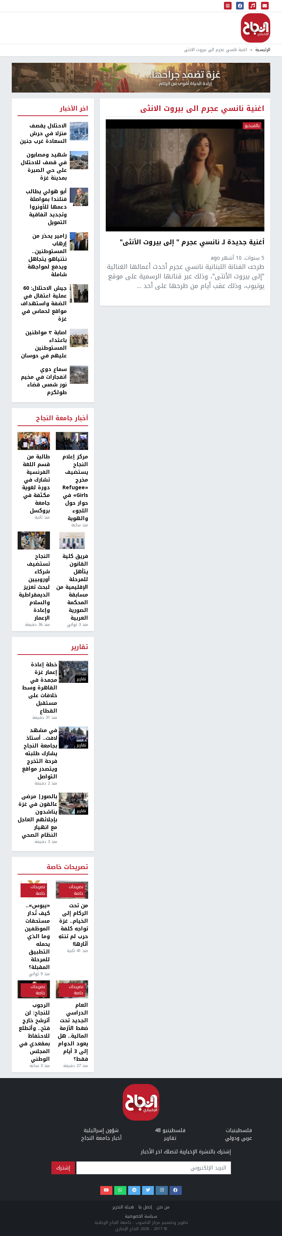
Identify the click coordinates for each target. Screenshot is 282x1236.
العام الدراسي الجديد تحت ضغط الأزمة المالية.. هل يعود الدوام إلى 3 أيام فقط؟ (73, 1032)
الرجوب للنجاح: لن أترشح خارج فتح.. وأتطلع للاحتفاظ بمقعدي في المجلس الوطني (34, 1032)
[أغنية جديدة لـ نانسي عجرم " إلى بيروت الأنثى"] (185, 175)
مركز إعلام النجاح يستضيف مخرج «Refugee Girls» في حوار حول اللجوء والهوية (75, 487)
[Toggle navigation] (228, 5)
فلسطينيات (239, 1130)
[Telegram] (134, 1190)
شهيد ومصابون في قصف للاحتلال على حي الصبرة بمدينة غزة (44, 166)
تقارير (79, 647)
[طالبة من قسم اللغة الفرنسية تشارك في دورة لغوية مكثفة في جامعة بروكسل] (34, 441)
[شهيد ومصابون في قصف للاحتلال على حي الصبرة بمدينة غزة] (79, 160)
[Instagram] (162, 1190)
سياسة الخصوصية (141, 1216)
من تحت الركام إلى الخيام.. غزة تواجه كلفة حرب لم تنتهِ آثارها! (73, 925)
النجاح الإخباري (255, 28)
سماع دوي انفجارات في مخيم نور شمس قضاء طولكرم (44, 380)
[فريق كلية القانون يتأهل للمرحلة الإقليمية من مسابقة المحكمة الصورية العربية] (72, 540)
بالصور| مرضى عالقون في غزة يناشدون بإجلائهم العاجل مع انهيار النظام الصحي (37, 816)
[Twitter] (148, 1190)
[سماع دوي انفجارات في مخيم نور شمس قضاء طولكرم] (79, 374)
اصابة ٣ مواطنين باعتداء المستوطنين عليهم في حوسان (44, 344)
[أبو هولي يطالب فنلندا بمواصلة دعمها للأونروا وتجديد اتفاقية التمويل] (79, 197)
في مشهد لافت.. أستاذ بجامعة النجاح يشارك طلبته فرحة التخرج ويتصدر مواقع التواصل (39, 754)
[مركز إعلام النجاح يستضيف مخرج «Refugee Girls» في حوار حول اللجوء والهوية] (72, 441)
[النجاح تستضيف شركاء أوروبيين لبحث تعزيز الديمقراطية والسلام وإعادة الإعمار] (34, 540)
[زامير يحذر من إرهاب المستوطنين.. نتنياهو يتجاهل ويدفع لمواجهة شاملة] (79, 241)
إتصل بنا (145, 1207)
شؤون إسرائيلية (101, 1130)
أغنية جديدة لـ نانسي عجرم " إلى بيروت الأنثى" (192, 242)
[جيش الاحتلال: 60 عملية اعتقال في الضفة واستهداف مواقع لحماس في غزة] (79, 293)
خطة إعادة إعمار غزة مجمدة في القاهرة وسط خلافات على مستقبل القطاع (39, 688)
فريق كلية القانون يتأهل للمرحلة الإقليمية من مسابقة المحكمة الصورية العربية (72, 587)
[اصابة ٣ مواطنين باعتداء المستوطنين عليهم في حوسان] (79, 338)
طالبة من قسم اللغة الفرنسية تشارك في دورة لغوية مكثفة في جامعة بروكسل (36, 484)
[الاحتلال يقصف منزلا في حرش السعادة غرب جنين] (79, 131)
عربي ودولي (238, 1138)
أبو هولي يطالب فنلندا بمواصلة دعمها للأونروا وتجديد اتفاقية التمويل (46, 207)
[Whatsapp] (120, 1190)
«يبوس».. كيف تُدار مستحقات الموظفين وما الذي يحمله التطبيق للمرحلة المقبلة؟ (37, 936)
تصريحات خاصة (67, 867)
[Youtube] (106, 1190)
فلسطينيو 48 (170, 1130)
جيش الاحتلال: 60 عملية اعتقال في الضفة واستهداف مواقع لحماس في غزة (44, 303)
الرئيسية (262, 50)
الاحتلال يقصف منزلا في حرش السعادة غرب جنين (43, 133)
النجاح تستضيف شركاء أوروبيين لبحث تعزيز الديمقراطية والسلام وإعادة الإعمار (34, 587)
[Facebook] (176, 1190)
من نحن (163, 1207)
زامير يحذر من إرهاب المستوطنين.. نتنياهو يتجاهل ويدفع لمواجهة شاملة (47, 255)
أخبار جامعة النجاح (62, 418)
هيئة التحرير (123, 1207)
